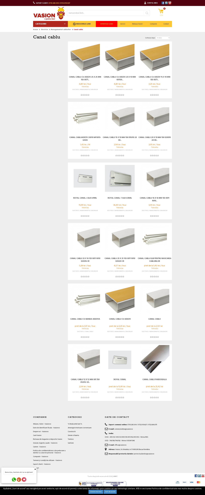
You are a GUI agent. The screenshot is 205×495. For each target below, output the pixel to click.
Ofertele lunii (106, 24)
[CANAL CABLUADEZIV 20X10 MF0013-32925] (85, 118)
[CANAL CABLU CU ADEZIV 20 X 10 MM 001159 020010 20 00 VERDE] (120, 57)
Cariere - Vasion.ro (39, 446)
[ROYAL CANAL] (120, 360)
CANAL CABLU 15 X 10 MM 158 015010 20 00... (120, 139)
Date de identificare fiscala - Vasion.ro (46, 427)
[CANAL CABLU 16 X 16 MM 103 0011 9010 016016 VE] (154, 178)
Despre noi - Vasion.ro (41, 431)
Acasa (35, 29)
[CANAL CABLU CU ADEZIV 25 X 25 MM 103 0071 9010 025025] (85, 57)
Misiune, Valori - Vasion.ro (42, 424)
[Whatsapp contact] (14, 479)
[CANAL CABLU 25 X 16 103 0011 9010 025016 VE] (85, 239)
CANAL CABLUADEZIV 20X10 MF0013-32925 (85, 139)
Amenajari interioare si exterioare (79, 427)
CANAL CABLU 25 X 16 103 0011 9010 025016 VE (85, 260)
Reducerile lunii (83, 24)
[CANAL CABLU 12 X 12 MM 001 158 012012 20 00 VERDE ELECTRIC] (85, 360)
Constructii (72, 431)
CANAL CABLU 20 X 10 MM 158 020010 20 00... (154, 139)
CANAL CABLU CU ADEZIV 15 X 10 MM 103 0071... (154, 78)
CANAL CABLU (154, 319)
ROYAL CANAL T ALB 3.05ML (120, 198)
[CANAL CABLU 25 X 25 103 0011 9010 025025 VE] (120, 239)
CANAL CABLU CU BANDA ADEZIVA (85, 319)
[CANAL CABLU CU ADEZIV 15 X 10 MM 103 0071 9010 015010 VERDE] (154, 57)
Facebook (163, 3)
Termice (71, 439)
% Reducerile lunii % (75, 424)
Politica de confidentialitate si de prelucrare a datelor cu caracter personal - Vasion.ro (49, 451)
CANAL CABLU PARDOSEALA (154, 379)
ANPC (115, 476)
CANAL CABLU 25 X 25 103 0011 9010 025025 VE (120, 260)
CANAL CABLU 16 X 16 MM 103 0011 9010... (154, 199)
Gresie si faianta (73, 435)
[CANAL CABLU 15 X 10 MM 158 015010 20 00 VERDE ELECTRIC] (120, 118)
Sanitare (71, 443)
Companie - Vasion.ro (40, 456)
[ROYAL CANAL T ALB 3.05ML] (120, 178)
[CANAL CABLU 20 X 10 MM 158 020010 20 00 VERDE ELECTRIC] (154, 118)
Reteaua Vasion (137, 24)
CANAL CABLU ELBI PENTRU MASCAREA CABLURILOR (154, 260)
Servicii (122, 24)
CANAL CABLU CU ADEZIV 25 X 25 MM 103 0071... (85, 78)
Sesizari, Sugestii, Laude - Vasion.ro (45, 443)
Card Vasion (37, 435)
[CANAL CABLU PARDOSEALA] (154, 360)
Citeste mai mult (96, 491)
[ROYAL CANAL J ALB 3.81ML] (85, 178)
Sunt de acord (110, 491)
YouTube (169, 3)
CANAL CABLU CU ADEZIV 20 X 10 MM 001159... (120, 78)
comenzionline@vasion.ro (123, 429)
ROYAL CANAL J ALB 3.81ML (85, 198)
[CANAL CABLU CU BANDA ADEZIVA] (85, 299)
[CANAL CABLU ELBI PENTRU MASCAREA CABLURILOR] (154, 239)
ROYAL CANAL (120, 379)
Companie (153, 24)
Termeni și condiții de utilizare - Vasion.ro (47, 460)
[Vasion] (49, 13)
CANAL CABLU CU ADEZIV (120, 319)
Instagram (166, 3)
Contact (166, 24)
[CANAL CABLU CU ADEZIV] (120, 299)
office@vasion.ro (120, 445)
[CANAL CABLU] (154, 299)
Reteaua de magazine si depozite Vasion (47, 439)
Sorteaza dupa (150, 38)
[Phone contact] (19, 479)
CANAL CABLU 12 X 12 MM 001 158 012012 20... (85, 381)
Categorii (40, 24)
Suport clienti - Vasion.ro (42, 464)
